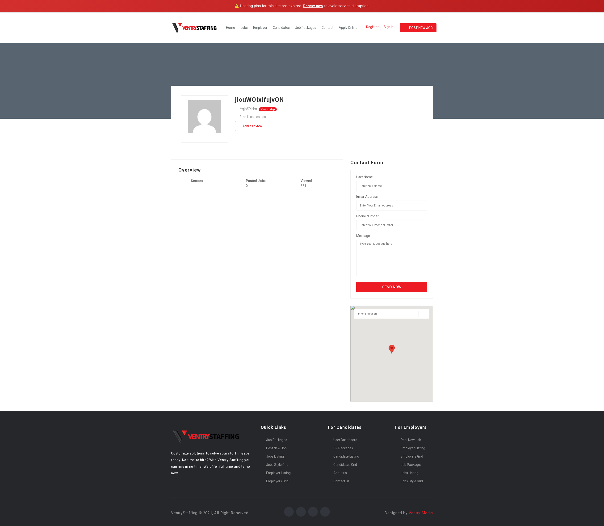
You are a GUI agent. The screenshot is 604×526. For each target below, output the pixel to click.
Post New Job (276, 448)
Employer (260, 27)
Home (230, 27)
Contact (327, 27)
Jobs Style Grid (277, 465)
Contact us (341, 481)
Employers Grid (277, 481)
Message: (363, 236)
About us (340, 473)
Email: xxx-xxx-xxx (253, 117)
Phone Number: (367, 216)
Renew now (313, 6)
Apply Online (348, 27)
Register (372, 27)
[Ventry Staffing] (197, 27)
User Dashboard (345, 440)
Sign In (389, 27)
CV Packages (343, 448)
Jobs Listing (275, 456)
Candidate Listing (346, 456)
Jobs (244, 27)
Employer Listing (278, 473)
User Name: (364, 177)
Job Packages (305, 27)
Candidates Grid (345, 465)
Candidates (281, 27)
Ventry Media (421, 513)
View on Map (268, 109)
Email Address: (367, 196)
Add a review (252, 126)
